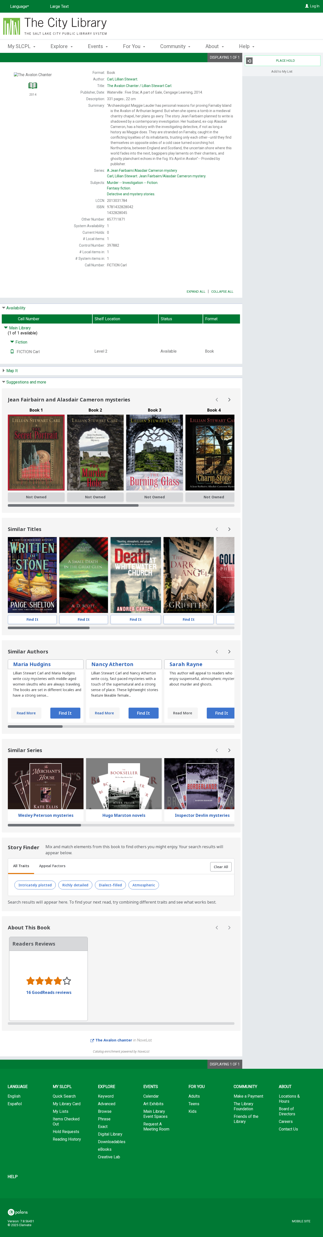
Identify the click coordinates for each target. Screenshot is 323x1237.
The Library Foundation (243, 1106)
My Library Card (66, 1103)
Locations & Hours (289, 1099)
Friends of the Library (246, 1119)
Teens (194, 1103)
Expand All (196, 291)
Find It (32, 619)
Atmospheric (143, 885)
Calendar (151, 1096)
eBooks (105, 1149)
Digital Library (110, 1134)
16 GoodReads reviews (48, 992)
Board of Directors (287, 1111)
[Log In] (307, 6)
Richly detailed (75, 885)
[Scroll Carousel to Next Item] (229, 399)
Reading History (67, 1139)
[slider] (121, 505)
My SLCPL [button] (20, 46)
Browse (105, 1111)
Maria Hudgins (32, 664)
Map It (12, 370)
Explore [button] (59, 46)
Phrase (104, 1119)
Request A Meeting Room (156, 1127)
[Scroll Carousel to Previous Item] (217, 399)
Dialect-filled (110, 885)
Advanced (106, 1103)
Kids (193, 1111)
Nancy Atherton (112, 664)
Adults (194, 1096)
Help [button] (245, 46)
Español (15, 1103)
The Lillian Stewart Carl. (139, 86)
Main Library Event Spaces (155, 1114)
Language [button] (18, 1086)
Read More (26, 713)
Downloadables (111, 1141)
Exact (102, 1126)
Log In (314, 6)
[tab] (21, 866)
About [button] (212, 46)
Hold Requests (66, 1131)
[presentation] (32, 575)
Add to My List (281, 71)
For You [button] (132, 46)
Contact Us (288, 1129)
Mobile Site (301, 1221)
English (14, 1096)
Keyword (106, 1096)
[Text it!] (12, 351)
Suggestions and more (26, 382)
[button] (221, 867)
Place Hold (285, 60)
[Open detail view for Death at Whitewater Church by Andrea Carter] (136, 575)
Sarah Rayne (186, 664)
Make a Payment (248, 1096)
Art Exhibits (153, 1103)
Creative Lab (109, 1157)
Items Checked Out (66, 1121)
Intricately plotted (35, 885)
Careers (286, 1121)
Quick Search (64, 1096)
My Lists (60, 1111)
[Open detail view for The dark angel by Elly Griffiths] (189, 575)
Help (13, 1176)
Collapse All (222, 291)
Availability (15, 308)
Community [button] (173, 46)
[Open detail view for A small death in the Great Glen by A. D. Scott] (83, 575)
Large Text (59, 6)
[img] (36, 452)
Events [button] (96, 46)
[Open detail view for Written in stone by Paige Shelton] (32, 575)
